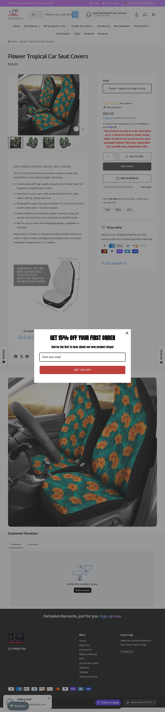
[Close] (127, 333)
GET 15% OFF (82, 370)
